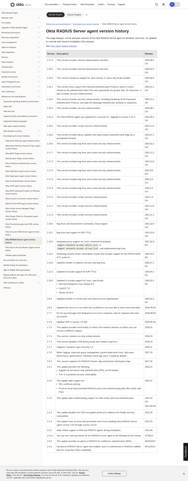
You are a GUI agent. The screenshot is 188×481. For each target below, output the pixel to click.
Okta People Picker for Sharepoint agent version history (21, 217)
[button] (52, 4)
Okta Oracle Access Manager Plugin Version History (20, 209)
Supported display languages (15, 121)
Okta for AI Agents (9, 47)
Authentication (7, 67)
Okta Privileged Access (11, 82)
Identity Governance (10, 77)
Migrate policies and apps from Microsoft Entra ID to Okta (19, 276)
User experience (8, 92)
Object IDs (7, 106)
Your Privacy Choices (31, 475)
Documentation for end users (15, 260)
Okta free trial (8, 111)
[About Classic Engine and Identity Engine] (87, 14)
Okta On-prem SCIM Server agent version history (22, 233)
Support (121, 4)
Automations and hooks (11, 87)
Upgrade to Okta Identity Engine (14, 28)
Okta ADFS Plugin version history (18, 153)
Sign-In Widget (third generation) (16, 270)
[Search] (156, 4)
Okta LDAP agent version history (18, 186)
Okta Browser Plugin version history (19, 158)
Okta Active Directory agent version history (22, 141)
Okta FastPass (7, 62)
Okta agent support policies (14, 126)
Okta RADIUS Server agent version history (20, 241)
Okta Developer (87, 4)
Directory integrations (10, 37)
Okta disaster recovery (12, 131)
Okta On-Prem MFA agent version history (22, 204)
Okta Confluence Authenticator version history (20, 164)
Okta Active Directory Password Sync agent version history (22, 147)
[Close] (184, 474)
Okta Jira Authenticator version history (20, 181)
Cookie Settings (114, 473)
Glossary (7, 288)
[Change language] (163, 4)
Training (111, 4)
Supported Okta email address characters (20, 116)
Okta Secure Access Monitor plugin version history (22, 248)
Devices (5, 57)
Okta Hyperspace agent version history (21, 176)
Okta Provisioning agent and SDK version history (22, 225)
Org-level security (9, 72)
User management (9, 42)
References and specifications (14, 97)
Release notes (7, 18)
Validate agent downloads (15, 255)
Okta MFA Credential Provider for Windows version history (22, 192)
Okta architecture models (13, 283)
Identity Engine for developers (15, 265)
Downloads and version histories (16, 136)
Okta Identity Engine (10, 13)
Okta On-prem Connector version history (21, 199)
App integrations (8, 52)
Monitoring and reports (11, 33)
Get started (6, 23)
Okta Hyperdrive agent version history (20, 171)
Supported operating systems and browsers (21, 101)
